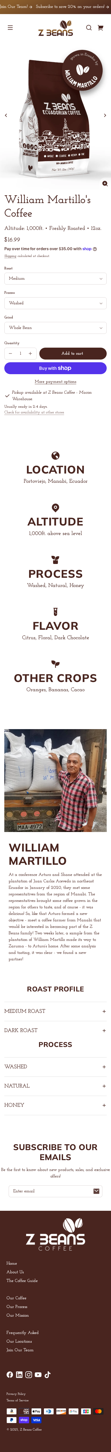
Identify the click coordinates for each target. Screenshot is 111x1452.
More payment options (55, 382)
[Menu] (10, 28)
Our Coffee (16, 1298)
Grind (8, 317)
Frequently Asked (22, 1333)
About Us (15, 1272)
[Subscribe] (96, 1191)
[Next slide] (105, 115)
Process (9, 293)
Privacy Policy (16, 1394)
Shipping (10, 256)
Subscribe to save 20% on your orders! (60, 7)
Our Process (16, 1307)
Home (11, 1263)
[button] (89, 28)
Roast (8, 268)
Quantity (11, 343)
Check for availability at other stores (34, 412)
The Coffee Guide (22, 1281)
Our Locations (19, 1341)
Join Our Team (20, 1350)
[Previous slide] (6, 115)
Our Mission (17, 1315)
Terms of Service (17, 1400)
